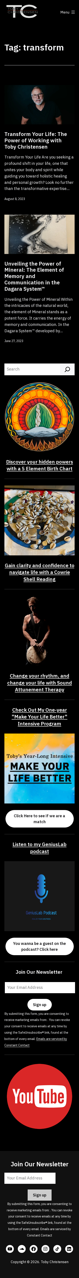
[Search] (67, 369)
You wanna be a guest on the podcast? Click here (39, 946)
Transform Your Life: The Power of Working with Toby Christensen (35, 140)
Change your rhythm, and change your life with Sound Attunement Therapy (39, 683)
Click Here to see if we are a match (39, 818)
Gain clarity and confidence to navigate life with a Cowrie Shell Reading (39, 572)
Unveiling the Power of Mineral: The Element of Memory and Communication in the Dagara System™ (34, 276)
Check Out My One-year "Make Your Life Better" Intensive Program (39, 717)
